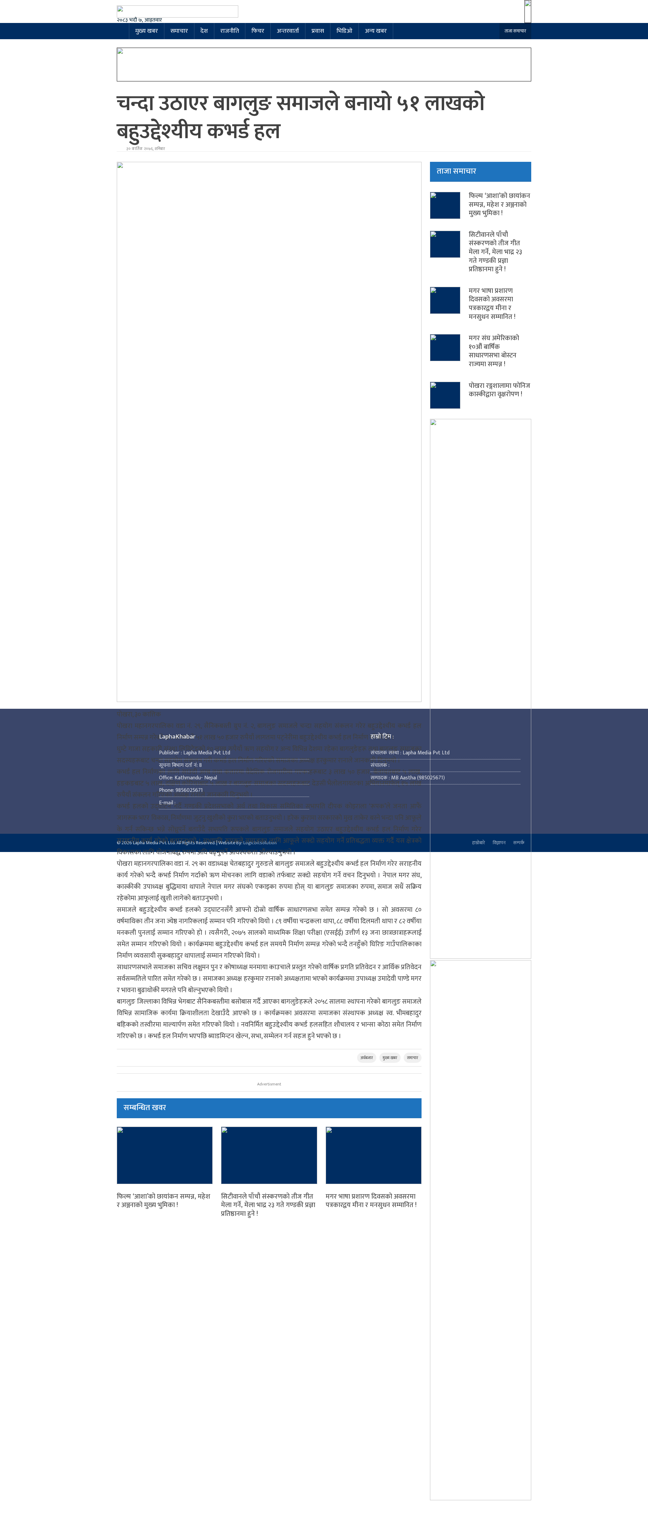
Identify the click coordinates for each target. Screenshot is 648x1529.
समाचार (179, 31)
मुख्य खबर (146, 31)
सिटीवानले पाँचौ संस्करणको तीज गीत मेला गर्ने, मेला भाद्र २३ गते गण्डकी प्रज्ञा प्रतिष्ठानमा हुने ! (268, 1205)
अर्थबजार (366, 1057)
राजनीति (229, 31)
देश (204, 31)
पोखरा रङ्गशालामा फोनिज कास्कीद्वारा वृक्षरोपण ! (499, 390)
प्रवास (318, 31)
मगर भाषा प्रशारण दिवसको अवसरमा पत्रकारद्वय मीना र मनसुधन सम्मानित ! (371, 1201)
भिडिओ (344, 31)
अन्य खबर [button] (376, 31)
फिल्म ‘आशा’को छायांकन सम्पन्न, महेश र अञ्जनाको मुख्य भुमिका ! (163, 1201)
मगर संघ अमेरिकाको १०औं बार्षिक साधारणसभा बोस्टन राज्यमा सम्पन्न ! (494, 351)
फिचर (257, 31)
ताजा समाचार (515, 31)
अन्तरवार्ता (288, 31)
